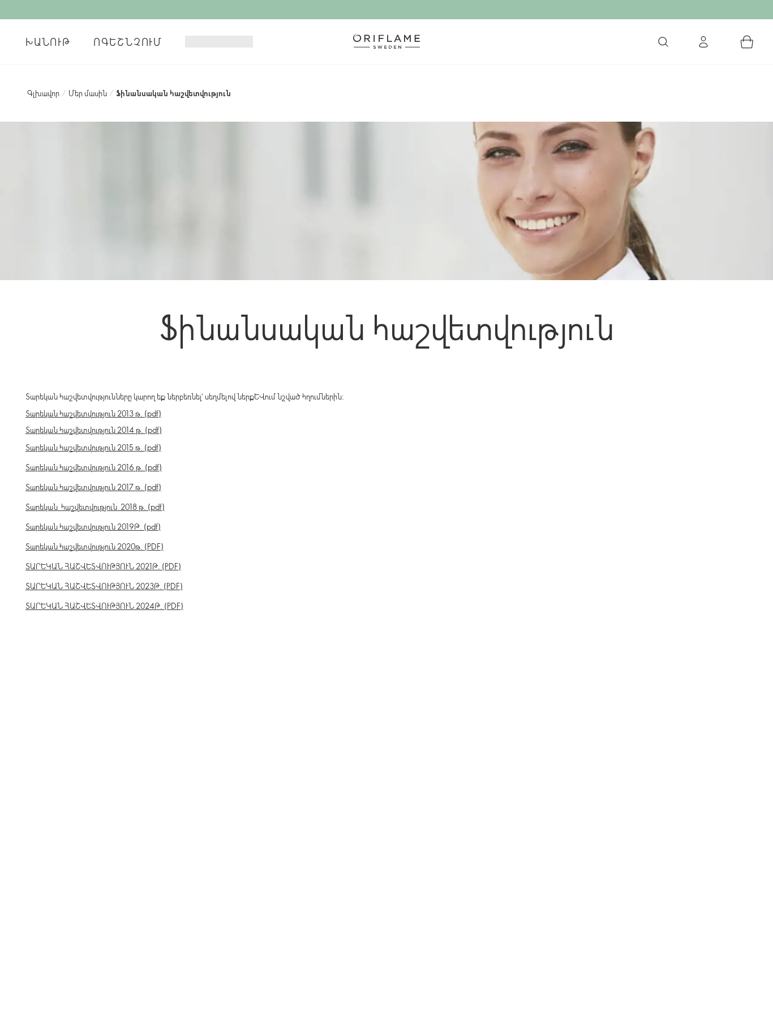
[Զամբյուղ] (747, 42)
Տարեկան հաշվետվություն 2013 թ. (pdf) (93, 413)
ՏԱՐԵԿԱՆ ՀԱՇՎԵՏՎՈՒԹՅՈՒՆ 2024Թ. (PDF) (104, 605)
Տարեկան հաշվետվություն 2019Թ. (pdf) (93, 526)
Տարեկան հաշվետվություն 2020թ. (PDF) (94, 546)
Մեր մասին (87, 93)
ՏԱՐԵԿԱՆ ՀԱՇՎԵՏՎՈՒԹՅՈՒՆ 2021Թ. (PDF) (103, 566)
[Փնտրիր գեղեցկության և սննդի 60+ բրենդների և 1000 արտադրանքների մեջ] (663, 41)
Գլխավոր (43, 93)
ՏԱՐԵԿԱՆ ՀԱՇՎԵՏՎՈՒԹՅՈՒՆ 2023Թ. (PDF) (104, 586)
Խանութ (48, 42)
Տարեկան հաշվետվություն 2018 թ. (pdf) (95, 506)
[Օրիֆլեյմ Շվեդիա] (386, 41)
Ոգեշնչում (127, 42)
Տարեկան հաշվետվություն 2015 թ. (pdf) (93, 447)
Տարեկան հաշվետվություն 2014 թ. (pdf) (93, 429)
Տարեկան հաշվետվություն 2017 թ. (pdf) (93, 487)
